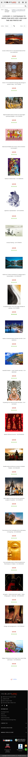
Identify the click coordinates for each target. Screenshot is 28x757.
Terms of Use (3, 715)
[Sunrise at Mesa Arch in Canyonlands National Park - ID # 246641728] (14, 39)
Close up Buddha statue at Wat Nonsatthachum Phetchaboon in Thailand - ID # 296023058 (14, 563)
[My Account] (23, 2)
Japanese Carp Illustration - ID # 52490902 (14, 210)
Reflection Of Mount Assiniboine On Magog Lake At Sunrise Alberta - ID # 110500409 (14, 275)
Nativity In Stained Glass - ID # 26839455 (14, 178)
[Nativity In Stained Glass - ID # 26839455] (14, 167)
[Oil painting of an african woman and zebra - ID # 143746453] (14, 390)
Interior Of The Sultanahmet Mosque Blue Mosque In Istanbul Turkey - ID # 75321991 (14, 83)
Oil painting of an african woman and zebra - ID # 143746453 (14, 403)
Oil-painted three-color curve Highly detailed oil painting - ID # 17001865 (14, 307)
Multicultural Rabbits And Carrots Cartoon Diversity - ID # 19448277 (14, 147)
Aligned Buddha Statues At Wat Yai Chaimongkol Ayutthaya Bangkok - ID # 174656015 (14, 115)
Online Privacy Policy (5, 717)
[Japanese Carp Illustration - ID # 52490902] (14, 199)
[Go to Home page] (10, 2)
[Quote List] (19, 2)
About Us (3, 713)
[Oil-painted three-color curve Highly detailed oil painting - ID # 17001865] (14, 295)
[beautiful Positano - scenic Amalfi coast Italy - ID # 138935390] (14, 358)
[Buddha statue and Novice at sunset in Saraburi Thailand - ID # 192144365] (14, 454)
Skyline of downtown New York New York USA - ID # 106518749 (14, 339)
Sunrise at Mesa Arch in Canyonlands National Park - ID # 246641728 (14, 51)
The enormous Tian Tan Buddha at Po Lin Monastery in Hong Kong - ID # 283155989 (14, 531)
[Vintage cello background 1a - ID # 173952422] (14, 614)
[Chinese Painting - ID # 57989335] (14, 231)
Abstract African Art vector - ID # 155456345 (14, 434)
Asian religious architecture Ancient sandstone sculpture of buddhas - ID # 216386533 (14, 499)
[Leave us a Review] (20, 740)
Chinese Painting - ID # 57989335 (14, 242)
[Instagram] (7, 705)
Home (2, 9)
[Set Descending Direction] (14, 26)
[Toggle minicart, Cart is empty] (26, 2)
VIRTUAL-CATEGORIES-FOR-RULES (7, 10)
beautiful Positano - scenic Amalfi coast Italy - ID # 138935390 (14, 371)
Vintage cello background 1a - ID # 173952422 (14, 626)
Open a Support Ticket (7, 700)
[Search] (25, 6)
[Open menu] (1, 2)
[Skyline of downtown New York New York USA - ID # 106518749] (14, 326)
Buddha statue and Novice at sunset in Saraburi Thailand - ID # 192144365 (14, 467)
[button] (14, 58)
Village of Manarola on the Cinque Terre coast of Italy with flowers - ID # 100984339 (14, 659)
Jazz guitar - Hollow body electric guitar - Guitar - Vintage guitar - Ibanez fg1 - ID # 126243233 (14, 595)
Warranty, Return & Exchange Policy (8, 719)
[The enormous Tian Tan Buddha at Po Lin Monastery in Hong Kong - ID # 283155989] (14, 518)
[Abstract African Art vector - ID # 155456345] (14, 422)
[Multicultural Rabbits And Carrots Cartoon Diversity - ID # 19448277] (14, 135)
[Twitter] (4, 705)
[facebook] (2, 705)
